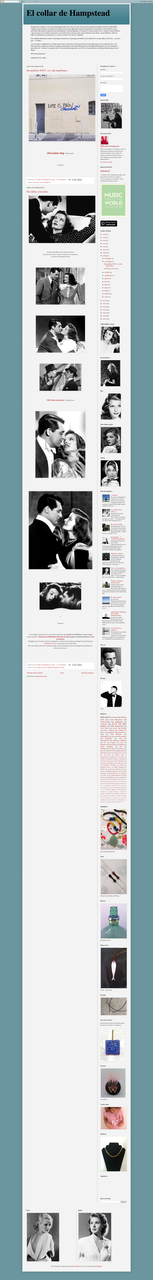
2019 (104, 253)
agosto (106, 279)
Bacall (122, 765)
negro (106, 788)
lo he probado (120, 777)
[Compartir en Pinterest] (81, 180)
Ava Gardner (121, 757)
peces (108, 779)
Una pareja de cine (119, 753)
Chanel (108, 753)
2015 (104, 307)
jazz (41, 182)
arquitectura (103, 800)
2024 (104, 241)
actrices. (115, 798)
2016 (104, 304)
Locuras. (102, 761)
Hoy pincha (113, 745)
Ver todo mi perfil (106, 162)
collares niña (119, 755)
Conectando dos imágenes (111, 722)
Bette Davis (123, 779)
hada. (114, 800)
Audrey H (109, 751)
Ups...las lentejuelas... (118, 568)
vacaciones (117, 769)
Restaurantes (104, 757)
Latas (120, 771)
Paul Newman (116, 734)
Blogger (99, 1266)
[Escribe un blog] (75, 180)
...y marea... (114, 495)
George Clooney (112, 792)
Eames (102, 783)
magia (102, 788)
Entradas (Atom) (41, 676)
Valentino (123, 773)
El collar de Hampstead (68, 12)
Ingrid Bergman (119, 767)
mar (113, 737)
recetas (109, 769)
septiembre (108, 276)
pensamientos (121, 800)
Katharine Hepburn (53, 668)
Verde (104, 775)
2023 (104, 244)
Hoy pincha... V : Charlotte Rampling (117, 538)
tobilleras (111, 763)
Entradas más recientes (35, 673)
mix (120, 739)
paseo (102, 779)
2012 (104, 316)
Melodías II (105, 171)
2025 (104, 238)
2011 (104, 319)
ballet (122, 745)
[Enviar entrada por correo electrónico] (69, 180)
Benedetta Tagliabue (110, 789)
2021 (104, 247)
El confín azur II (116, 597)
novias (112, 788)
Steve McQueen (120, 761)
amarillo (107, 785)
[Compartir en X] (77, 180)
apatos (122, 798)
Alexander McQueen (109, 765)
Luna (102, 734)
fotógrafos (108, 739)
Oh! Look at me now (55, 400)
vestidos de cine (121, 763)
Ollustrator (78, 1266)
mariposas (120, 751)
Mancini (102, 794)
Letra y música (109, 730)
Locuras (62, 668)
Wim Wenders (106, 798)
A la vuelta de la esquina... (116, 629)
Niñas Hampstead (116, 783)
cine (42, 668)
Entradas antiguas (87, 673)
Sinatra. (107, 796)
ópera (123, 788)
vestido (108, 802)
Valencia (119, 796)
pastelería (117, 788)
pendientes (104, 737)
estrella (121, 749)
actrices (103, 724)
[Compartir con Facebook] (79, 180)
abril (106, 291)
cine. (110, 800)
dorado (124, 775)
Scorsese (110, 761)
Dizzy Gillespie (106, 747)
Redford (108, 794)
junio (106, 285)
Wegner (124, 796)
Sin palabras (46, 182)
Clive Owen (122, 781)
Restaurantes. (116, 794)
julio (106, 282)
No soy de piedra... (117, 524)
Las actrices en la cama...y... (116, 511)
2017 (104, 301)
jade (123, 785)
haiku (112, 757)
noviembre (108, 262)
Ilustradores (104, 749)
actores (115, 728)
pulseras (103, 745)
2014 (104, 310)
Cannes (104, 781)
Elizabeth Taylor (105, 767)
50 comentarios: (62, 180)
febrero (107, 294)
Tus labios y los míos (37, 191)
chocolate (36, 182)
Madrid (107, 783)
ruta (101, 753)
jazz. (102, 751)
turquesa (115, 779)
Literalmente (104, 741)
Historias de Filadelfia (47, 637)
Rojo (113, 749)
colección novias (116, 785)
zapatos (119, 802)
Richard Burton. (113, 773)
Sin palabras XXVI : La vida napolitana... (47, 70)
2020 (105, 250)
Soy (122, 743)
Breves (114, 724)
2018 (104, 256)
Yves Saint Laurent (114, 775)
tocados (102, 802)
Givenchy (122, 792)
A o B (101, 789)
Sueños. (113, 796)
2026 (104, 235)
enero (106, 297)
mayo (106, 288)
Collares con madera (106, 759)
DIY (121, 747)
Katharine (48, 643)
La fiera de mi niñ (61, 637)
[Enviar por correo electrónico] (73, 180)
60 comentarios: (62, 665)
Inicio (62, 673)
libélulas (111, 777)
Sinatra (124, 728)
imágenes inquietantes (115, 732)
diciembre (108, 259)
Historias (118, 720)
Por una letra (105, 755)
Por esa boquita (110, 743)
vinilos (113, 802)
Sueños (102, 769)
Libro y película (120, 759)
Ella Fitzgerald (117, 726)
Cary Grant (36, 668)
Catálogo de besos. (112, 781)
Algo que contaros (117, 554)
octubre (107, 272)
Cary (55, 643)
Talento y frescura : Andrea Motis (117, 582)
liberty (104, 777)
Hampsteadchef (111, 771)
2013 (104, 313)
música (123, 717)
